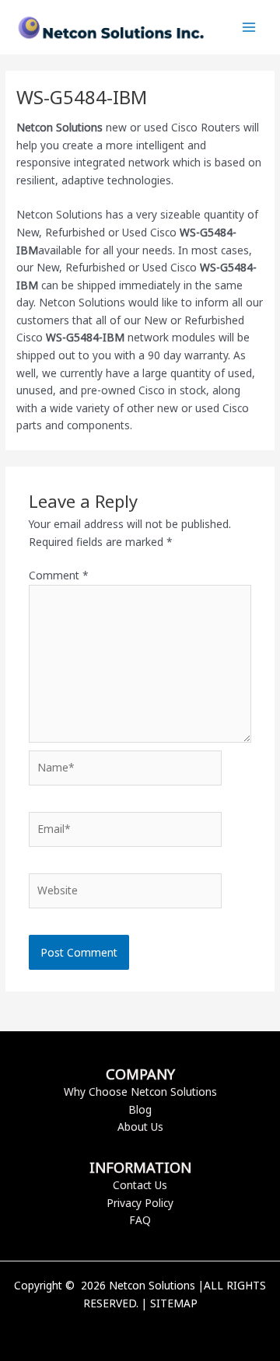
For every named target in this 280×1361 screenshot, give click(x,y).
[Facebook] (117, 1330)
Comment (59, 575)
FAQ (140, 1219)
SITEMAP (174, 1303)
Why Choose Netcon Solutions (140, 1091)
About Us (140, 1126)
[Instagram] (163, 1330)
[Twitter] (140, 1330)
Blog (140, 1109)
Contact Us (140, 1184)
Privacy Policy (140, 1202)
